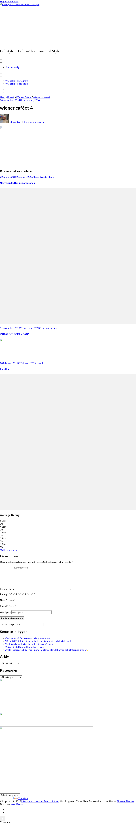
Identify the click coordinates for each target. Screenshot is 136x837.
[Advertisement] (68, 25)
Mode (51, 176)
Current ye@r (8, 624)
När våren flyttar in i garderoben (17, 182)
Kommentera (7, 588)
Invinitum (5, 369)
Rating (4, 594)
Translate (23, 798)
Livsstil (10, 97)
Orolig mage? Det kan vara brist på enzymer (27, 638)
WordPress (17, 804)
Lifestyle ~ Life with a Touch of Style (30, 51)
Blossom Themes (125, 801)
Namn (3, 600)
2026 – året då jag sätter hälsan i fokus (24, 646)
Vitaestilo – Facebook (16, 83)
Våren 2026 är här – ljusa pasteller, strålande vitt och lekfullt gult (38, 641)
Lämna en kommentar (33, 122)
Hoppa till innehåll (9, 1)
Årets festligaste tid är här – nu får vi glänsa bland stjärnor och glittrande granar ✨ (47, 649)
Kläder (36, 176)
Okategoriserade (48, 328)
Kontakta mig (12, 67)
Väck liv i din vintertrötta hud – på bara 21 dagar (29, 643)
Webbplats (5, 612)
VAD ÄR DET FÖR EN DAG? (14, 334)
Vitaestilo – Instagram (16, 80)
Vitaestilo (14, 122)
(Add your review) (9, 550)
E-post (4, 606)
